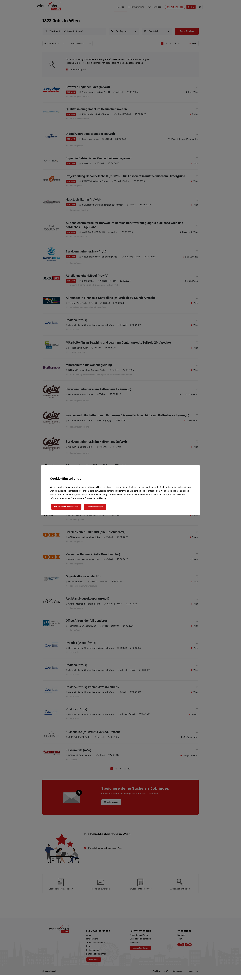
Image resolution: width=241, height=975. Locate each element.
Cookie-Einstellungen (95, 507)
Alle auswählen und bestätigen (66, 507)
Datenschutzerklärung (96, 498)
